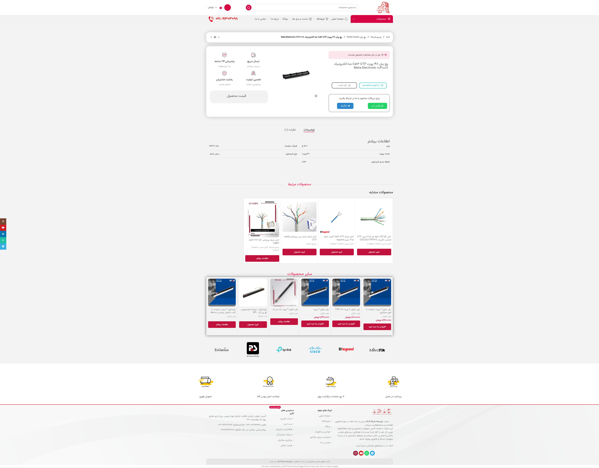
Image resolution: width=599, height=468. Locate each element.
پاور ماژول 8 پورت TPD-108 (347, 309)
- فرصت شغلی (287, 445)
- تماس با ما (326, 442)
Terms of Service (326, 466)
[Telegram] (372, 453)
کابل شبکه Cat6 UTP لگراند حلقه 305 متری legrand (339, 238)
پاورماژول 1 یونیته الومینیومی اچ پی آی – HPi (254, 311)
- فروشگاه (327, 421)
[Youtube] (361, 453)
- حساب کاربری (287, 419)
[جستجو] (249, 7)
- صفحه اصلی (325, 416)
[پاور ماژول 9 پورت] (315, 292)
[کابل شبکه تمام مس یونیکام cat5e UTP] (299, 217)
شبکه (381, 425)
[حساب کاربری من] (227, 7)
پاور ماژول (386, 316)
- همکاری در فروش (285, 429)
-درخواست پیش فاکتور (321, 437)
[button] (377, 326)
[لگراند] (346, 349)
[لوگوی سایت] (383, 7)
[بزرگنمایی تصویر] (316, 96)
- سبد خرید (288, 424)
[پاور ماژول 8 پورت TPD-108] (346, 292)
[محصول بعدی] (211, 37)
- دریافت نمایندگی (285, 434)
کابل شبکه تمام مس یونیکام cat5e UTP (300, 238)
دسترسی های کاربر (282, 411)
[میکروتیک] (377, 349)
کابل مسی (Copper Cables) (379, 243)
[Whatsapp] (366, 453)
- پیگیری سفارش (286, 440)
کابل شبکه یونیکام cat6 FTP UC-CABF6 (264, 242)
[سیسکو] (315, 349)
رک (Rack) (262, 316)
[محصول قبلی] (219, 37)
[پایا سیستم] (252, 349)
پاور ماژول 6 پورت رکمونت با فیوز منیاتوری (378, 311)
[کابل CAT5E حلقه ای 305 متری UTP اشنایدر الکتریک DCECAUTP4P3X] (374, 217)
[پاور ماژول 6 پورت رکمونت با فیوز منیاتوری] (377, 292)
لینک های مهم (325, 410)
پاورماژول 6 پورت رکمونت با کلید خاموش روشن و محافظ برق (223, 312)
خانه (388, 37)
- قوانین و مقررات (323, 432)
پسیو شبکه (376, 37)
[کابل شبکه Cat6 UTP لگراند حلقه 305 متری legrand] (337, 217)
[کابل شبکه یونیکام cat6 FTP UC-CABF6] (262, 218)
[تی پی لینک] (284, 349)
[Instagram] (355, 453)
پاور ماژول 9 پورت (321, 309)
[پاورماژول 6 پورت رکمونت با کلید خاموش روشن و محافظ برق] (222, 292)
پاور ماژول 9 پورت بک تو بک (285, 309)
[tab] (309, 130)
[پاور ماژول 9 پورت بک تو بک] (284, 292)
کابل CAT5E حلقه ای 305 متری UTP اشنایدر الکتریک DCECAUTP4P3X (374, 238)
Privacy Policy (310, 466)
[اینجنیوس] (221, 349)
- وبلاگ (328, 426)
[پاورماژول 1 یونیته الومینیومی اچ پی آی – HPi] (253, 292)
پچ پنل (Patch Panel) (356, 37)
